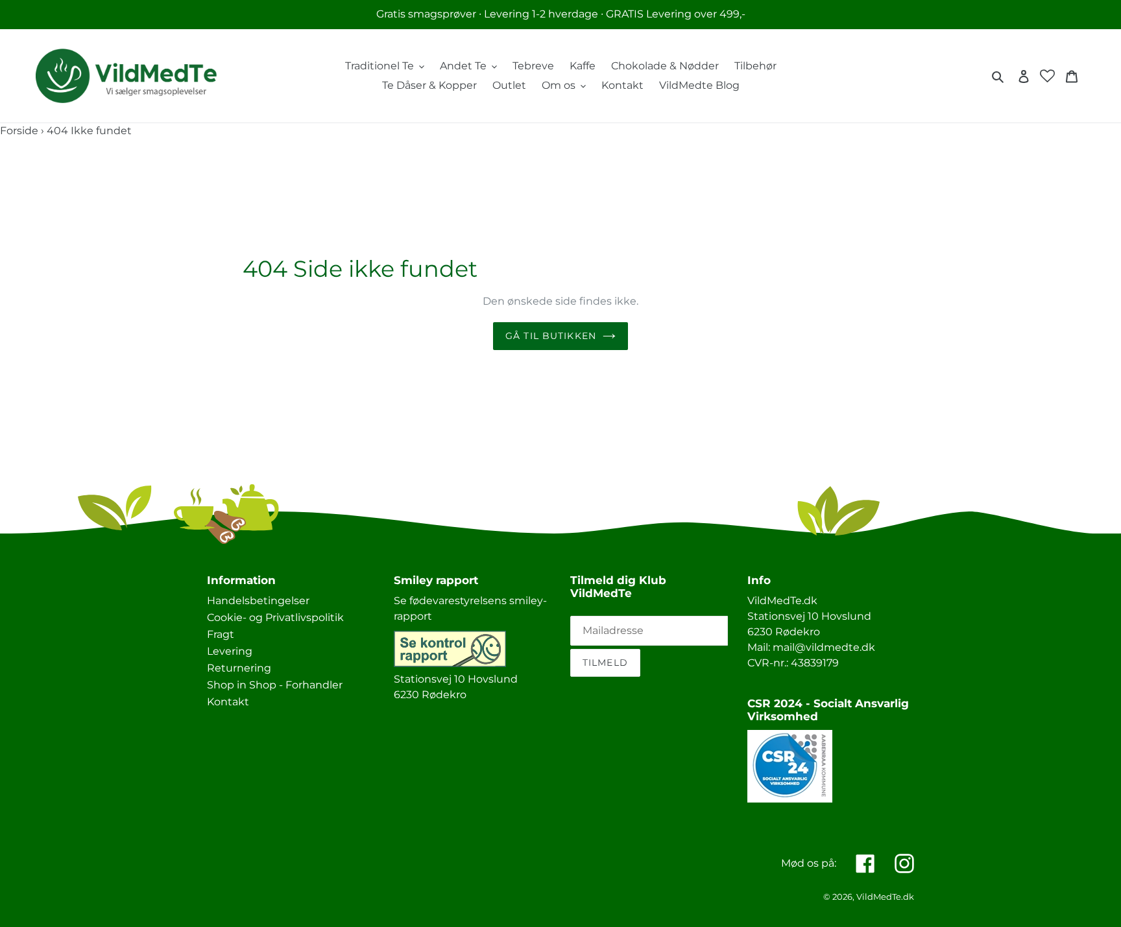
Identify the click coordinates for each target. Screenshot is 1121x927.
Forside (19, 130)
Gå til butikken (550, 336)
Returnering (239, 668)
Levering (229, 651)
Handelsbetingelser (258, 600)
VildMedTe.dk (885, 896)
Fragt (220, 634)
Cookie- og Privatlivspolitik (275, 617)
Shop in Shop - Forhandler (275, 685)
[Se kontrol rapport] (450, 663)
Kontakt (228, 702)
